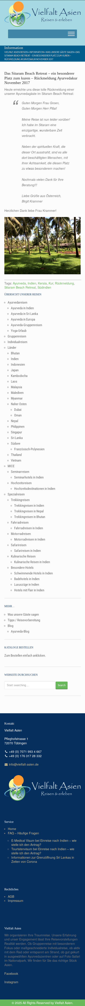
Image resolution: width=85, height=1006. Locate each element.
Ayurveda (19, 283)
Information (36, 52)
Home (12, 829)
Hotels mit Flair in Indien (29, 590)
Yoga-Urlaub (18, 331)
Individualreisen (17, 342)
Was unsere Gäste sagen (60, 52)
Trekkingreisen (20, 500)
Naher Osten (19, 404)
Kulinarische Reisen (23, 556)
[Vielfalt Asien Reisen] (42, 14)
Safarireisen (18, 545)
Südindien (44, 287)
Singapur (16, 432)
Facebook (11, 973)
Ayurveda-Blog (20, 631)
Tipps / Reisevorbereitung (24, 620)
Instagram (11, 982)
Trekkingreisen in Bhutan (29, 517)
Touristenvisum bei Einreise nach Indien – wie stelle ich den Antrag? (42, 851)
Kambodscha (19, 376)
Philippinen (17, 427)
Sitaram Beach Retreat (20, 287)
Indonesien (18, 365)
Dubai (17, 410)
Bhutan (15, 353)
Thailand (16, 455)
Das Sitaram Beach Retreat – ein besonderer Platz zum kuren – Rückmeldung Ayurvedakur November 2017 (42, 55)
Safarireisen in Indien (27, 551)
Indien (32, 283)
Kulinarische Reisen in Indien (32, 562)
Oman (18, 415)
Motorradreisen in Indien (29, 539)
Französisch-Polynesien (29, 449)
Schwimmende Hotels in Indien (33, 573)
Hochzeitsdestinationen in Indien (34, 489)
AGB (11, 896)
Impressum (15, 900)
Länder (12, 348)
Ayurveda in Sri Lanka (24, 314)
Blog (10, 626)
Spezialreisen (16, 494)
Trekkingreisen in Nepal (29, 511)
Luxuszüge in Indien (26, 585)
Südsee (15, 443)
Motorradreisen (21, 534)
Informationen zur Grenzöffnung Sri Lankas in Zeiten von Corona (42, 859)
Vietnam (16, 460)
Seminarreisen (20, 472)
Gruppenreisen (17, 336)
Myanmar (17, 398)
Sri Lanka (17, 438)
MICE (11, 466)
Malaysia (16, 387)
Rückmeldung (64, 283)
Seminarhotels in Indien (29, 477)
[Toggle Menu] (71, 34)
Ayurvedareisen (17, 302)
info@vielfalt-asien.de (23, 764)
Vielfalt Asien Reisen (16, 52)
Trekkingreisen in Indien (29, 506)
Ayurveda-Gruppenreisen (26, 325)
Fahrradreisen (20, 522)
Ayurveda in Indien (22, 308)
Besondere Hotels (22, 568)
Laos (14, 381)
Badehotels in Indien (26, 579)
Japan (15, 370)
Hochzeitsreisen (21, 483)
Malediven (17, 393)
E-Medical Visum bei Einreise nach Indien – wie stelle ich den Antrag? (43, 842)
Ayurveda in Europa (23, 319)
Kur (51, 283)
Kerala (42, 283)
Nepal (14, 421)
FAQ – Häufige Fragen (23, 833)
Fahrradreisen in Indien (28, 528)
